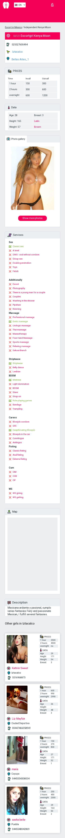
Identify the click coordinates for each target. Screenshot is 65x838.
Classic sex (18, 246)
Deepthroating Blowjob (24, 430)
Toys (15, 267)
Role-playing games (22, 400)
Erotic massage (20, 321)
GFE (14, 426)
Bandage (17, 404)
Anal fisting (18, 455)
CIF (14, 480)
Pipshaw (17, 305)
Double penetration (22, 263)
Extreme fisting (20, 459)
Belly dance (18, 367)
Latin (36, 121)
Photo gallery (18, 139)
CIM (14, 472)
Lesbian (16, 371)
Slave (15, 392)
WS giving (17, 493)
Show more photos (32, 218)
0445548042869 (21, 829)
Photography (19, 288)
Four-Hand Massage (22, 338)
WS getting (18, 497)
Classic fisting (19, 450)
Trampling (17, 409)
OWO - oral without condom (26, 254)
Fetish (15, 271)
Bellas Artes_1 (20, 59)
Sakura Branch (19, 350)
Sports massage (21, 342)
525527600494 (20, 44)
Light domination (21, 384)
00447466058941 (21, 728)
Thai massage (19, 329)
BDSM (16, 388)
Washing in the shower (23, 300)
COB (15, 476)
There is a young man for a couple (29, 292)
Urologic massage (21, 325)
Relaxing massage (21, 346)
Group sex (17, 259)
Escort (16, 284)
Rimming (17, 309)
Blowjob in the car (21, 434)
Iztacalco (17, 51)
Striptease (17, 363)
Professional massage (23, 317)
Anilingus (17, 442)
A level (16, 250)
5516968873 (19, 677)
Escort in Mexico (13, 27)
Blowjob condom (21, 421)
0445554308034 (21, 778)
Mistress (17, 380)
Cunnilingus (18, 438)
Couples (17, 296)
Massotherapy (19, 334)
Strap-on (17, 396)
